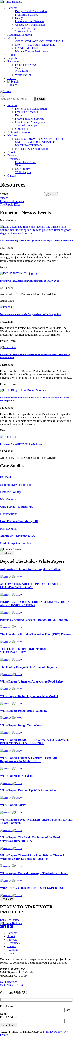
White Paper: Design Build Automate (23, 710)
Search (41, 98)
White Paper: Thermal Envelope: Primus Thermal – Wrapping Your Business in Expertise (33, 857)
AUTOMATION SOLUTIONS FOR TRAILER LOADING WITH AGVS (31, 585)
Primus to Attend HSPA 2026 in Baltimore (22, 444)
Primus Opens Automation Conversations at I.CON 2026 (29, 280)
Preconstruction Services (29, 21)
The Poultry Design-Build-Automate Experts (28, 667)
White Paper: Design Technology (21, 725)
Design (19, 18)
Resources (13, 61)
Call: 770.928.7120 (11, 985)
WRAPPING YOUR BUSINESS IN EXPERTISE (32, 888)
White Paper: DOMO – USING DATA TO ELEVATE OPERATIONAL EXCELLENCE (34, 741)
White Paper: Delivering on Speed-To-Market (29, 696)
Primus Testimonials (12, 201)
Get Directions (8, 982)
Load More (7, 553)
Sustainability (23, 31)
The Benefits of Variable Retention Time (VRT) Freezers (36, 634)
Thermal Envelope (26, 28)
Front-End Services (26, 14)
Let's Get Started (10, 919)
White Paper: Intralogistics (17, 775)
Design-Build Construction (31, 11)
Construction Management (30, 24)
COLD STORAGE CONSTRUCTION (39, 41)
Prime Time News (25, 64)
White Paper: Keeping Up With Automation (28, 790)
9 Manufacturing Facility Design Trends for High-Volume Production (36, 240)
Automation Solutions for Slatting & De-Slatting (30, 569)
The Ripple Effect (10, 204)
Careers (11, 78)
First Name (6, 1006)
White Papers (23, 74)
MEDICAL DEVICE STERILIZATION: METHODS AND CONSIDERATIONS (34, 603)
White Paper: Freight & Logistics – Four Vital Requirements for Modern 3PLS (29, 759)
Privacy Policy (53, 1031)
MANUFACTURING (28, 48)
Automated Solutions (19, 34)
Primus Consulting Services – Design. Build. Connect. (34, 619)
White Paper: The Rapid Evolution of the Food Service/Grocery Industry (30, 839)
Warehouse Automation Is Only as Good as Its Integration (30, 314)
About (11, 54)
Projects (12, 58)
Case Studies (22, 71)
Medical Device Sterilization (31, 51)
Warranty (12, 949)
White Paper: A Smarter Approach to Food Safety (31, 681)
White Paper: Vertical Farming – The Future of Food (34, 873)
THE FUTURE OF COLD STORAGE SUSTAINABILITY (25, 650)
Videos (19, 68)
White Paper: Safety (13, 804)
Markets (12, 38)
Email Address (8, 1017)
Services (12, 7)
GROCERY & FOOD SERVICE (35, 44)
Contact (12, 84)
